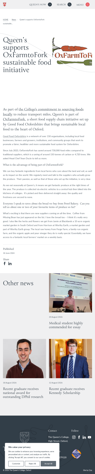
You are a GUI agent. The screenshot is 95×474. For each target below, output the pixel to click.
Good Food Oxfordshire (14, 136)
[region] (32, 456)
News (14, 19)
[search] (64, 4)
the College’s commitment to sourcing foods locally (43, 112)
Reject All (32, 463)
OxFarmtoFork (14, 119)
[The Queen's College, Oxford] (5, 4)
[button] (69, 4)
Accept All (48, 463)
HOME (5, 19)
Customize (16, 463)
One (90, 470)
